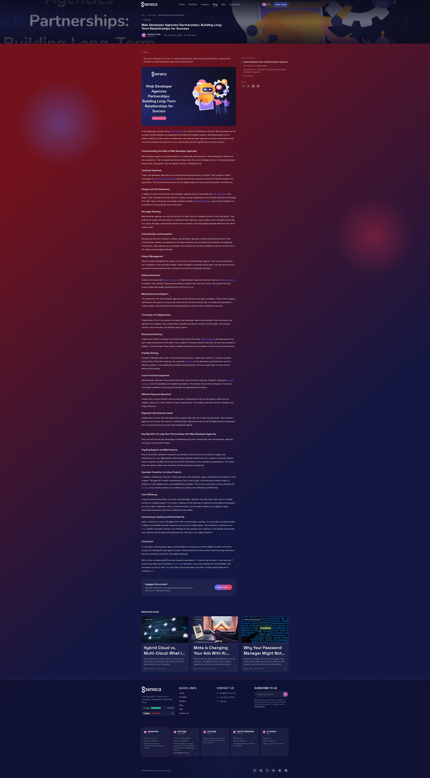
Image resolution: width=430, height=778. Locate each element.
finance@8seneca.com (181, 753)
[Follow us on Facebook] (286, 770)
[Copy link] (243, 86)
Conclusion (248, 76)
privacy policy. (259, 706)
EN (264, 4)
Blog (143, 15)
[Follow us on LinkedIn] (279, 770)
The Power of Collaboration (255, 66)
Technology (151, 15)
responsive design (203, 201)
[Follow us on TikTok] (254, 770)
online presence (177, 131)
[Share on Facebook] (258, 86)
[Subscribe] (285, 694)
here (152, 571)
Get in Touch (281, 4)
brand (144, 529)
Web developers (208, 339)
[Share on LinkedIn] (253, 86)
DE (269, 4)
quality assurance (226, 280)
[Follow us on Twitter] (267, 770)
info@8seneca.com (228, 693)
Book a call (222, 587)
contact (176, 564)
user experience (220, 194)
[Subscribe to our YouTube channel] (273, 770)
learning (145, 488)
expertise (189, 361)
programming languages (164, 179)
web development (172, 280)
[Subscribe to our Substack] (260, 770)
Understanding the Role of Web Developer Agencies (265, 62)
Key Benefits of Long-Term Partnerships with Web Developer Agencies (264, 70)
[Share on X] (248, 86)
